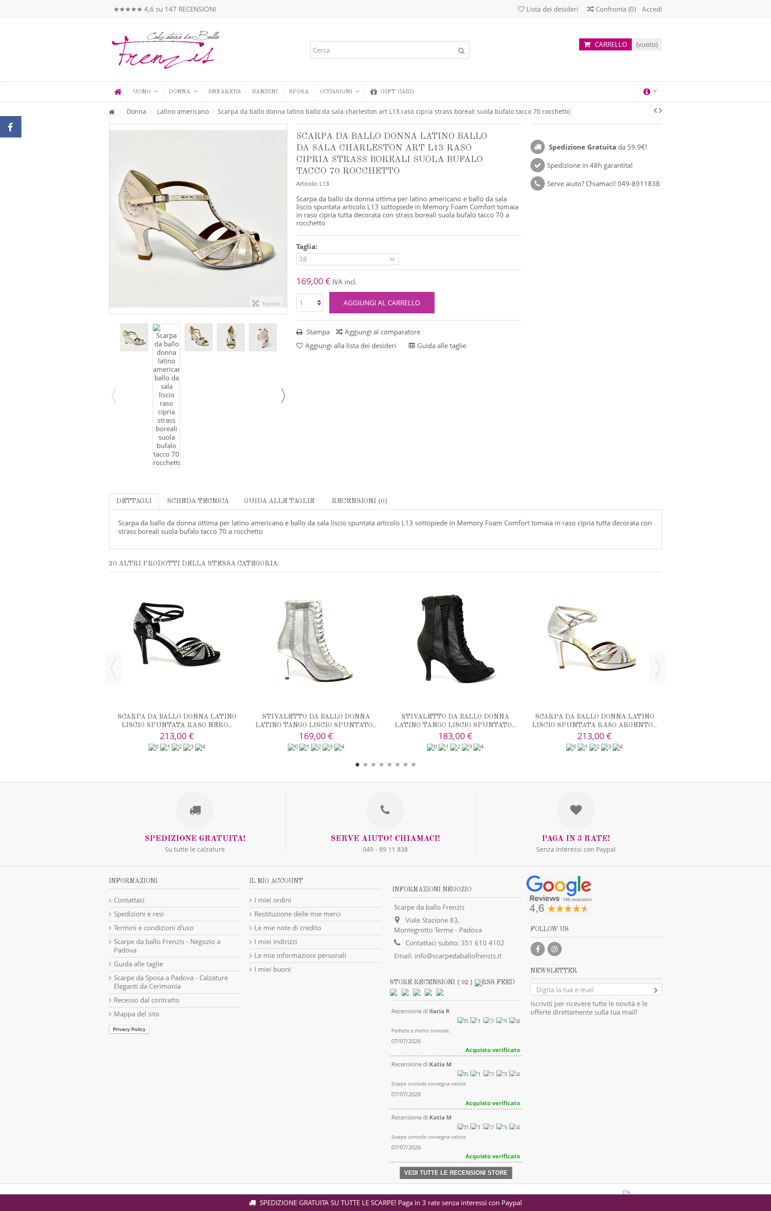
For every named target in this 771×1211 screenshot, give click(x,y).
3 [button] (373, 764)
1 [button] (357, 764)
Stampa (317, 331)
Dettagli (134, 501)
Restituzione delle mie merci (297, 914)
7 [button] (405, 764)
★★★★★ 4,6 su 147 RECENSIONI (164, 8)
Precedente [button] (114, 218)
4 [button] (381, 764)
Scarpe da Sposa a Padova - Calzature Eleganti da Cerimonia (171, 982)
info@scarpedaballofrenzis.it (458, 955)
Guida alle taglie (279, 501)
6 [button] (397, 764)
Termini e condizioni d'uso (154, 928)
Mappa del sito (136, 1014)
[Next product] (660, 110)
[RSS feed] (495, 982)
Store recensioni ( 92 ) (431, 982)
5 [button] (389, 764)
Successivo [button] (282, 218)
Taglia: (307, 246)
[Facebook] (538, 949)
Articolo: (307, 183)
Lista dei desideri (551, 8)
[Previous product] (655, 110)
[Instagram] (554, 949)
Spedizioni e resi (139, 914)
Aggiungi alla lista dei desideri (350, 345)
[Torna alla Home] (111, 112)
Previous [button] (113, 395)
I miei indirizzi (275, 941)
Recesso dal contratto (146, 1000)
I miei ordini (272, 900)
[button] (183, 92)
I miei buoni (272, 969)
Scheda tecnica (198, 501)
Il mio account (276, 881)
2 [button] (365, 764)
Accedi (651, 8)
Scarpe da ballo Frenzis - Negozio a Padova (167, 945)
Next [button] (282, 395)
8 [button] (413, 764)
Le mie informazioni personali (300, 955)
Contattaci (129, 900)
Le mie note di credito (287, 928)
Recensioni (359, 501)
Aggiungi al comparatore (382, 331)
